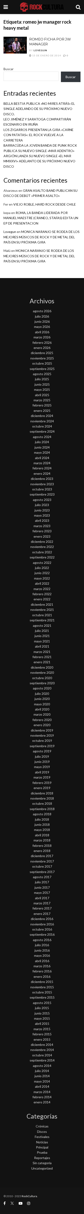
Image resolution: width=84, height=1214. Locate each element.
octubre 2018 (42, 803)
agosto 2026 (42, 311)
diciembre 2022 (42, 542)
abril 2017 (42, 898)
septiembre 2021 (42, 620)
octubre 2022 (42, 552)
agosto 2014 (42, 1066)
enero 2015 (42, 1039)
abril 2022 (42, 583)
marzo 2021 (42, 652)
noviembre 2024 (42, 421)
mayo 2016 (42, 955)
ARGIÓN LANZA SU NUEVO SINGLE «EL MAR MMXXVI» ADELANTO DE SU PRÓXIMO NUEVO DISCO (39, 161)
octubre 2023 (42, 489)
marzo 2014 (42, 1092)
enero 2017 (42, 914)
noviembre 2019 (42, 735)
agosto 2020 (42, 688)
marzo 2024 (42, 463)
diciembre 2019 (42, 730)
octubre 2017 (42, 866)
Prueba (42, 1152)
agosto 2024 (42, 437)
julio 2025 (42, 379)
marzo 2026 (42, 337)
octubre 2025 (42, 363)
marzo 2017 (42, 903)
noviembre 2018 (42, 798)
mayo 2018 (42, 830)
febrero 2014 (42, 1097)
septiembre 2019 (42, 746)
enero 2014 (42, 1102)
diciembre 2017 (42, 856)
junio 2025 (42, 384)
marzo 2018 (42, 840)
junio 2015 (42, 1013)
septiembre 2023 (42, 494)
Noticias (42, 1142)
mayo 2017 (42, 893)
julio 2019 (42, 756)
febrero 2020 (42, 720)
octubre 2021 (42, 615)
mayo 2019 (42, 767)
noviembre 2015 (42, 987)
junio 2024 (42, 447)
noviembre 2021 (42, 610)
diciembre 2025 (42, 353)
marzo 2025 (42, 400)
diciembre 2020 (42, 667)
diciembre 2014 (42, 1045)
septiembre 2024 (42, 431)
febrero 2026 (42, 342)
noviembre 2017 (42, 861)
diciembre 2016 (42, 919)
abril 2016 (42, 961)
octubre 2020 (42, 678)
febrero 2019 (42, 783)
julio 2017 (42, 882)
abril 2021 (42, 646)
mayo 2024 (42, 452)
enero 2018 (42, 851)
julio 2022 (42, 568)
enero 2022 (42, 599)
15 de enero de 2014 (46, 55)
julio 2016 (42, 945)
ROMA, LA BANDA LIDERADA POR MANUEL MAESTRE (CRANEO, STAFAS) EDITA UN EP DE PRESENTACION (41, 218)
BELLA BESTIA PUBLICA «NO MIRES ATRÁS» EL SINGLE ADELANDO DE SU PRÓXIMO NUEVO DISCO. (39, 108)
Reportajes (42, 1158)
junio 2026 (42, 321)
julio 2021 (42, 631)
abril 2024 (42, 458)
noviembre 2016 (42, 924)
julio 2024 (42, 442)
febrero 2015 (42, 1034)
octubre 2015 (42, 992)
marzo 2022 (42, 589)
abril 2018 (42, 835)
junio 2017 (42, 887)
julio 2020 (42, 694)
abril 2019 (42, 772)
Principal (42, 1147)
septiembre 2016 (42, 934)
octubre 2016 (42, 929)
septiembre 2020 (42, 683)
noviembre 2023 (42, 484)
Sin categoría (42, 1163)
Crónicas (42, 1126)
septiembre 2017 (42, 872)
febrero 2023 (42, 531)
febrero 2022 (42, 594)
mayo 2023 (42, 515)
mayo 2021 (42, 641)
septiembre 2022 (42, 557)
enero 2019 (42, 788)
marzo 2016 (42, 966)
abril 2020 (42, 709)
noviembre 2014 (42, 1050)
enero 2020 (42, 725)
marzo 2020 (42, 714)
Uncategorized (42, 1168)
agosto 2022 (42, 563)
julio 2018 (42, 819)
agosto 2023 (42, 500)
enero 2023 (42, 536)
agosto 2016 (42, 940)
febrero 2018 (42, 846)
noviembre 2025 (42, 358)
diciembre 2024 (42, 416)
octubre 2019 (42, 741)
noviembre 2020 (42, 672)
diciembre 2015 (42, 982)
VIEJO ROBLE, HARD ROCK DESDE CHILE (44, 204)
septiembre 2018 (42, 809)
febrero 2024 (42, 468)
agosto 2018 (42, 814)
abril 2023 (42, 520)
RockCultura (29, 1196)
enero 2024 (42, 473)
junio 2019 (42, 762)
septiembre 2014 (42, 1060)
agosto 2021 (42, 625)
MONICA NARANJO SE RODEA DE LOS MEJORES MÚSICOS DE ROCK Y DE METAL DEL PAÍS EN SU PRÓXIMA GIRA (42, 237)
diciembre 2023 (42, 479)
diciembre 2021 (42, 604)
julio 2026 (42, 316)
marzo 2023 (42, 526)
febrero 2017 (42, 908)
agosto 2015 (42, 1003)
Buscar (9, 69)
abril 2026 (42, 332)
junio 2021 (42, 636)
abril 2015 (42, 1024)
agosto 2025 (42, 374)
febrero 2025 (42, 405)
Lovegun (40, 50)
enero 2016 (42, 976)
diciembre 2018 (42, 793)
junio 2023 (42, 510)
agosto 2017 (42, 877)
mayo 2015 (42, 1018)
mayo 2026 (42, 327)
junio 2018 (42, 824)
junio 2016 (42, 950)
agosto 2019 (42, 751)
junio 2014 (42, 1076)
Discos (42, 1132)
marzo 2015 (42, 1029)
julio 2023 (42, 505)
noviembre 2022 (42, 547)
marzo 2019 (42, 777)
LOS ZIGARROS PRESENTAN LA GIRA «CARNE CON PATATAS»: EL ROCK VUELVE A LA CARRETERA (39, 135)
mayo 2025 (42, 389)
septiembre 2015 (42, 997)
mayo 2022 (42, 578)
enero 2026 (42, 348)
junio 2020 (42, 699)
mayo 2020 (42, 704)
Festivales (42, 1137)
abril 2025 (42, 395)
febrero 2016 (42, 971)
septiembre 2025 (42, 369)
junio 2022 (42, 573)
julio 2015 (42, 1008)
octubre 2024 (42, 426)
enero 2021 (42, 662)
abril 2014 (42, 1086)
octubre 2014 (42, 1055)
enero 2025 (42, 411)
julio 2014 (42, 1071)
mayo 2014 (42, 1081)
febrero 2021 (42, 657)
